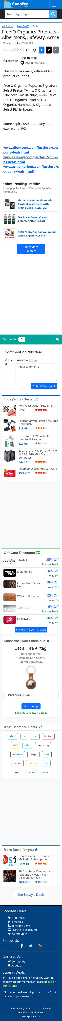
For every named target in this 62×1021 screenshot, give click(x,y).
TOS (37, 1008)
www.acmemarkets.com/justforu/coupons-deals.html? (31, 169)
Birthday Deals (21, 926)
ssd (46, 763)
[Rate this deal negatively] (34, 50)
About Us (17, 965)
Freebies (17, 922)
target (33, 754)
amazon (18, 754)
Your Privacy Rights (21, 1008)
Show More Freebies (31, 249)
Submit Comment (44, 386)
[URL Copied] (56, 50)
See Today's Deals (31, 894)
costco (46, 772)
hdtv (27, 745)
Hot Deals (18, 918)
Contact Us (18, 961)
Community (19, 934)
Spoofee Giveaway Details (31, 712)
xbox (13, 736)
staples (30, 772)
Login (33, 360)
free (46, 754)
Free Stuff (23, 26)
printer (32, 763)
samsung (43, 745)
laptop (48, 736)
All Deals (7, 26)
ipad (34, 736)
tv (24, 736)
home (15, 772)
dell (15, 745)
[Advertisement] (31, 299)
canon (17, 763)
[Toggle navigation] (54, 4)
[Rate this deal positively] (28, 50)
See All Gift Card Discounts (31, 629)
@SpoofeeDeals (35, 63)
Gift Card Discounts (20, 552)
